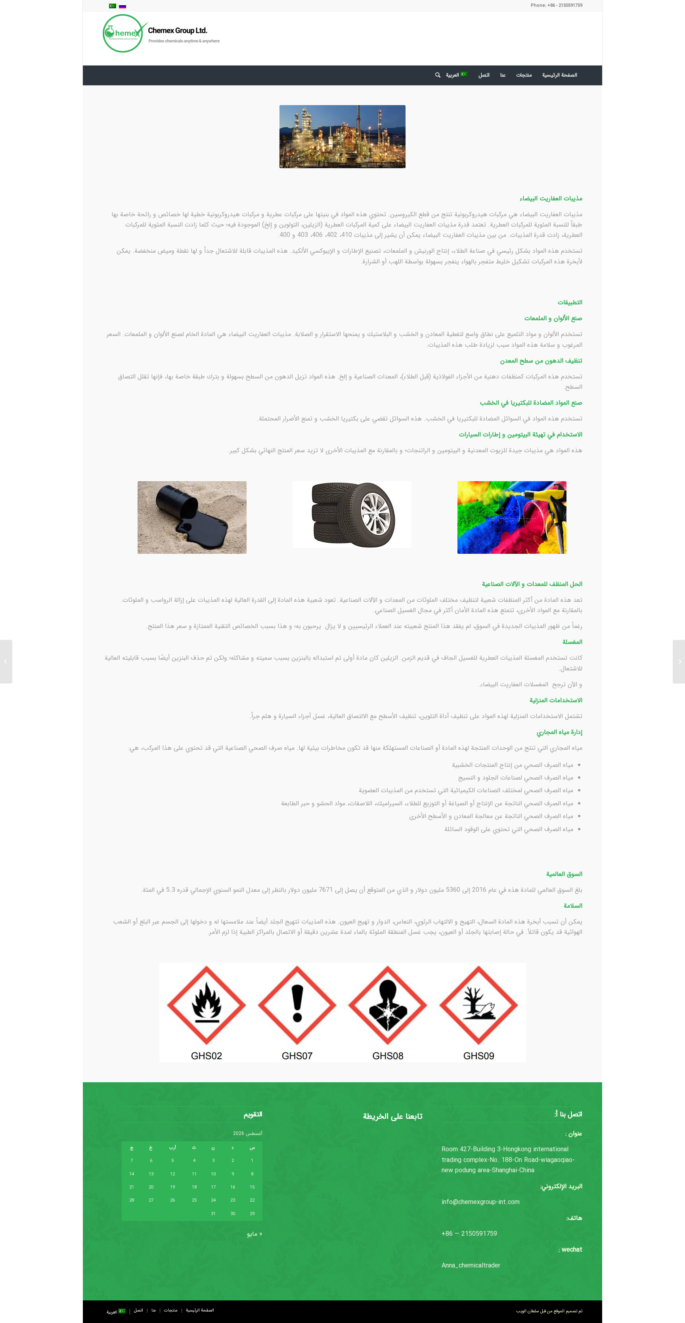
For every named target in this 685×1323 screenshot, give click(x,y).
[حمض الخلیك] (679, 662)
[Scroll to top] (655, 1293)
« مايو (254, 1234)
